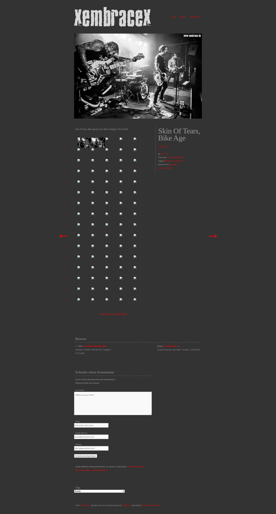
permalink (173, 164)
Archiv (183, 16)
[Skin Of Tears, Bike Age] (138, 76)
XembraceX (85, 505)
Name (77, 421)
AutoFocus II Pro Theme (151, 505)
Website (78, 444)
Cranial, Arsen (170, 346)
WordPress (126, 505)
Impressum (195, 16)
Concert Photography (175, 157)
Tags (77, 487)
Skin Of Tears (177, 161)
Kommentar (79, 390)
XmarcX (164, 153)
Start (174, 16)
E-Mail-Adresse (81, 433)
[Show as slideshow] (113, 314)
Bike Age (167, 161)
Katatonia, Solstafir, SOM (95, 346)
